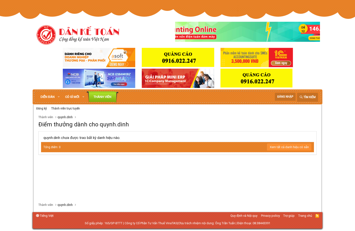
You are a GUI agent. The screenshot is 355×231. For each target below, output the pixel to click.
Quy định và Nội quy (243, 215)
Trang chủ (305, 215)
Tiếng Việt (46, 215)
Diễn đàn (48, 97)
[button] (59, 97)
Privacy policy (270, 215)
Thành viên (102, 97)
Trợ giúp (289, 215)
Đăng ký (41, 108)
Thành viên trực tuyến (65, 108)
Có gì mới (72, 97)
